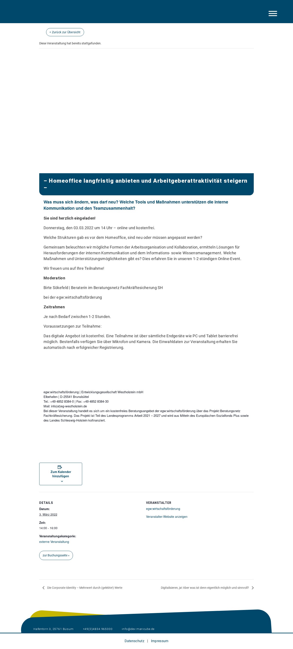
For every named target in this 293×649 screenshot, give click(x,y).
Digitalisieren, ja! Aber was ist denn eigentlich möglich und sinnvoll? (205, 587)
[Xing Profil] (43, 14)
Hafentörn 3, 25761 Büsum (53, 629)
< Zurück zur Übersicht (65, 32)
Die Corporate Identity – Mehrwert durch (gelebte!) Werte (84, 587)
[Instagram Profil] (21, 14)
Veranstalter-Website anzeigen (166, 516)
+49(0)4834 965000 (97, 629)
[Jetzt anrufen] (54, 14)
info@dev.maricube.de (137, 629)
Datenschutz (134, 641)
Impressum (160, 641)
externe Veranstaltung (54, 541)
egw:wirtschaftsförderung (163, 508)
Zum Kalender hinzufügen (61, 474)
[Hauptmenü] (273, 13)
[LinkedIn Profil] (32, 14)
